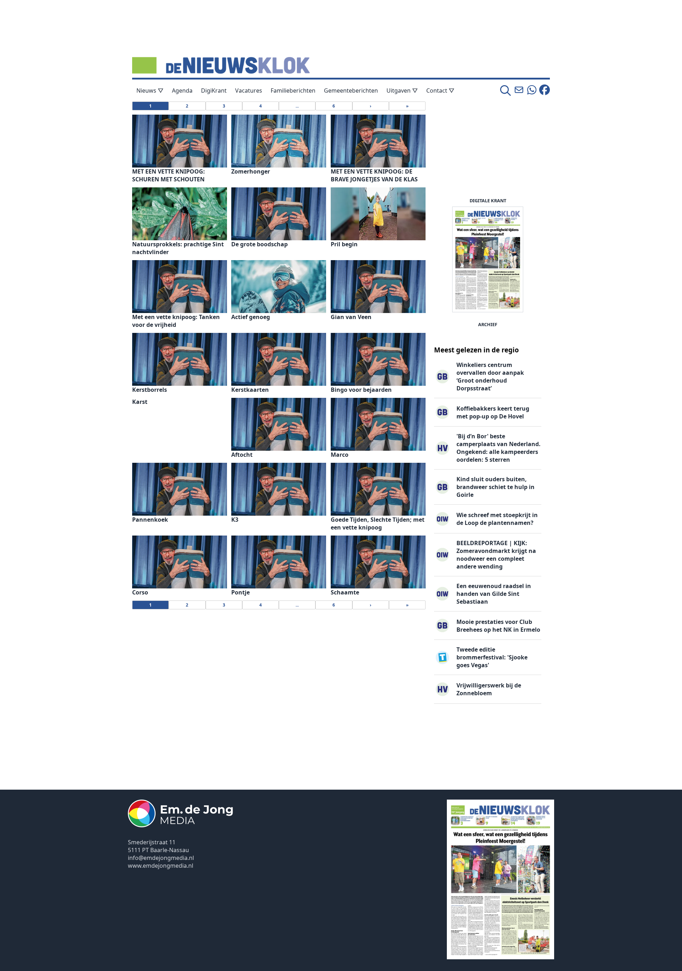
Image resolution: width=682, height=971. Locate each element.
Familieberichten (293, 90)
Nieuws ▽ (149, 90)
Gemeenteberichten (351, 90)
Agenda (182, 90)
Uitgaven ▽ (402, 90)
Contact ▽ (440, 90)
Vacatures (248, 90)
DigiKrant (214, 90)
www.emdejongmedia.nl (160, 865)
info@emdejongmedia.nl (161, 858)
